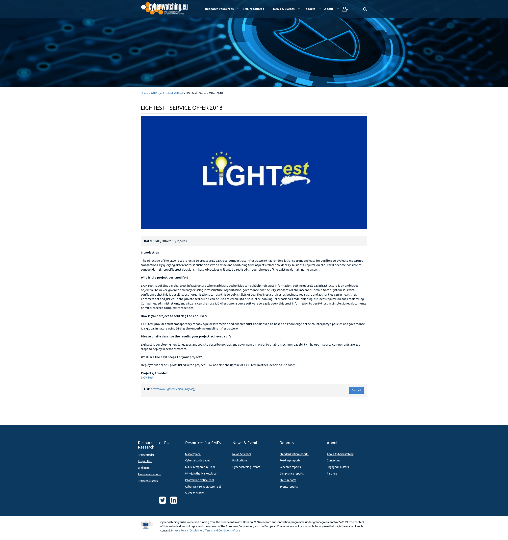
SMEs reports (288, 480)
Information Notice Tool (199, 480)
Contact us (333, 460)
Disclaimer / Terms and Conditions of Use (215, 530)
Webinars (144, 467)
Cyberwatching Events (246, 467)
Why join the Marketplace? (201, 473)
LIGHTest (177, 93)
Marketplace (193, 454)
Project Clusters (148, 480)
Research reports (290, 467)
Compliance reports (292, 473)
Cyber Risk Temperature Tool (203, 486)
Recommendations (149, 474)
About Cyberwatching (340, 454)
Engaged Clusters (338, 467)
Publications (239, 460)
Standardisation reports (294, 454)
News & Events (241, 454)
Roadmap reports (290, 460)
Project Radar (146, 454)
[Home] (167, 8)
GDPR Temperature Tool (200, 467)
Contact (356, 390)
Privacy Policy (179, 530)
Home (144, 93)
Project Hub (145, 461)
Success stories (195, 493)
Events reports (289, 486)
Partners (332, 473)
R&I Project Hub (160, 93)
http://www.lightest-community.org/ (173, 389)
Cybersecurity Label (197, 460)
